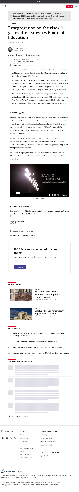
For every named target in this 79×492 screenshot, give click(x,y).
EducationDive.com (41, 14)
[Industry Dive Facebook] (7, 438)
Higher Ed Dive (36, 18)
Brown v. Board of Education (36, 70)
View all (10, 416)
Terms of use (16, 485)
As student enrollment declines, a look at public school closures (47, 294)
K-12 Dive (48, 18)
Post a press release (21, 416)
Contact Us (23, 441)
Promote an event (46, 445)
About (21, 435)
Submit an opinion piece (48, 441)
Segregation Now (17, 221)
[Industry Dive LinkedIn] (3, 438)
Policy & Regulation (29, 235)
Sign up (20, 267)
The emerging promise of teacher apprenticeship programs (38, 347)
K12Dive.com (54, 14)
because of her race (59, 103)
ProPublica (33, 76)
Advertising (43, 435)
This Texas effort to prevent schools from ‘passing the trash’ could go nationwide (39, 334)
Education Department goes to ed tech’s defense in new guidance (41, 353)
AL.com (23, 76)
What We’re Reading (26, 458)
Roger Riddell (18, 48)
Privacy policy (6, 485)
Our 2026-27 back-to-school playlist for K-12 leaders (35, 341)
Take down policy (28, 485)
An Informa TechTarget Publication (39, 2)
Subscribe (70, 6)
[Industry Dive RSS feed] (15, 438)
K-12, (20, 235)
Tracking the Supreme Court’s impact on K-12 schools (49, 312)
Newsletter (23, 445)
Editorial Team (24, 438)
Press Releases (24, 454)
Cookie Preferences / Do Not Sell (46, 485)
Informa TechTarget (34, 475)
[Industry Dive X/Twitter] (11, 438)
